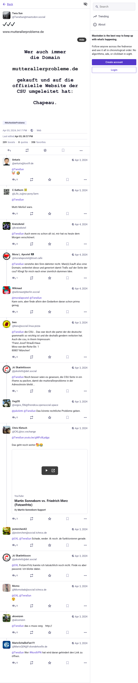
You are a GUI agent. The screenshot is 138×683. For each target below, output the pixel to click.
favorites (38, 142)
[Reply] (9, 150)
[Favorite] (45, 150)
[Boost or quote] (27, 150)
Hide (81, 39)
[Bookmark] (63, 150)
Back (10, 4)
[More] (81, 151)
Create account (114, 62)
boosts (9, 142)
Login (114, 69)
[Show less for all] (85, 4)
